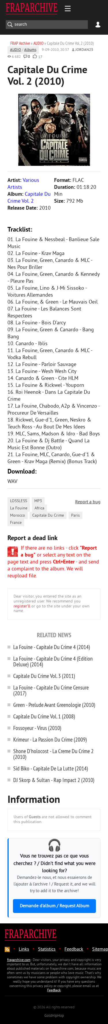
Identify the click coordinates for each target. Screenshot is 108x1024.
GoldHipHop (54, 1016)
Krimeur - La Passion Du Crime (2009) (50, 739)
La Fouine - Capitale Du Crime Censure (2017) (51, 690)
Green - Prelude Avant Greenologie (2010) (54, 704)
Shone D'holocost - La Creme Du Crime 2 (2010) (53, 753)
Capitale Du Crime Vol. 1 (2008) (44, 716)
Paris (75, 515)
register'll (22, 606)
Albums (30, 50)
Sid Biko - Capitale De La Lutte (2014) (50, 768)
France (16, 522)
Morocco (17, 515)
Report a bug (88, 502)
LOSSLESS (18, 501)
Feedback (74, 949)
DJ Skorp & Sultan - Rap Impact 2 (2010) (53, 779)
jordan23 (84, 50)
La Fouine (18, 508)
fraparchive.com (19, 960)
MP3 (38, 501)
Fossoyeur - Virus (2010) (37, 727)
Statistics (47, 949)
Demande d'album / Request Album (54, 906)
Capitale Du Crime (48, 515)
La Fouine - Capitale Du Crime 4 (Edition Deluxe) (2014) (53, 661)
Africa (39, 508)
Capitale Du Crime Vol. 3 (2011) (44, 675)
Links (24, 949)
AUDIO (15, 50)
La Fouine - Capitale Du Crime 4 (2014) (51, 646)
